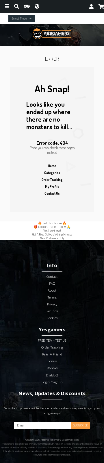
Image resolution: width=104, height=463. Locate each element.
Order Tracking (52, 179)
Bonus (52, 361)
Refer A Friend (52, 354)
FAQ (52, 283)
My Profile (52, 186)
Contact (52, 276)
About (52, 290)
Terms (52, 297)
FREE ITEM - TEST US (52, 340)
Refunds (52, 311)
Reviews (52, 368)
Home (52, 166)
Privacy (52, 304)
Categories (52, 173)
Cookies (52, 318)
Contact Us (52, 193)
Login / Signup (52, 382)
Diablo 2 (52, 375)
